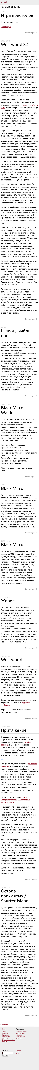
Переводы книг (20, 1036)
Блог (4, 1029)
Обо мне (4, 1041)
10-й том (19, 1035)
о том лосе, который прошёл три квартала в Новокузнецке (15, 799)
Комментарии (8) (31, 1015)
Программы (5, 1035)
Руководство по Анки (8, 1040)
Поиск (5, 1051)
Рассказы (5, 1033)
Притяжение (14, 730)
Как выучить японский (6, 1037)
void (4, 2)
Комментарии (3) (31, 319)
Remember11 (19, 1038)
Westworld (11, 659)
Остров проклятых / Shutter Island (14, 895)
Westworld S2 (14, 44)
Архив (4, 1031)
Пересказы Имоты (21, 1031)
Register (18, 1053)
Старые (4, 1024)
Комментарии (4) (31, 718)
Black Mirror (13, 488)
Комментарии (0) (31, 396)
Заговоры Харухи (21, 1033)
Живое (8, 600)
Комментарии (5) (31, 33)
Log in (18, 1051)
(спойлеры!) (6, 27)
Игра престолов (17, 15)
